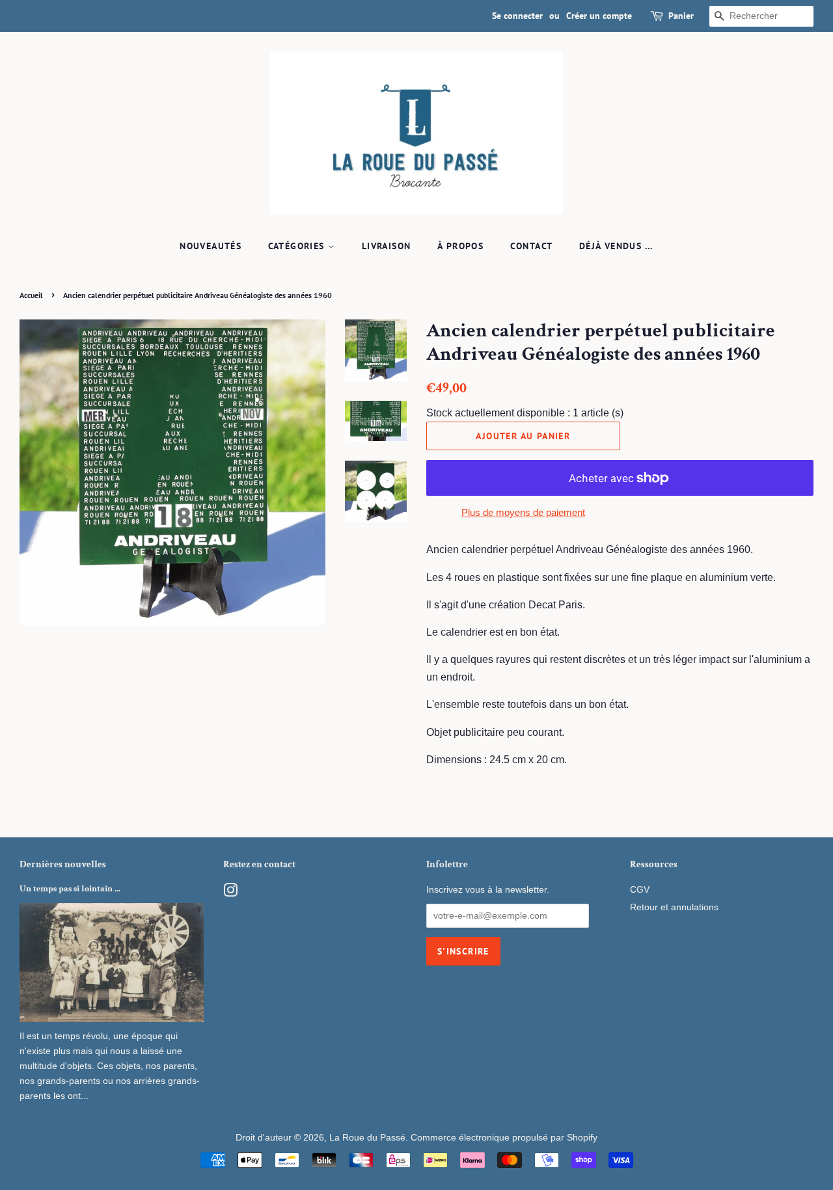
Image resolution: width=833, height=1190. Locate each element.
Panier (681, 15)
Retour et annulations (674, 907)
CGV (639, 890)
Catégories (298, 246)
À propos (460, 246)
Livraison (386, 246)
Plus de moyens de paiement (523, 512)
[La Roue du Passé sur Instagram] (230, 893)
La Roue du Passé (367, 1138)
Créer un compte (599, 15)
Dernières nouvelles (63, 864)
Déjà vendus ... (616, 246)
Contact (531, 246)
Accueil (31, 295)
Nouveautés (210, 246)
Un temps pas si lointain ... (70, 889)
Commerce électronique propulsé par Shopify (504, 1138)
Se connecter (517, 15)
